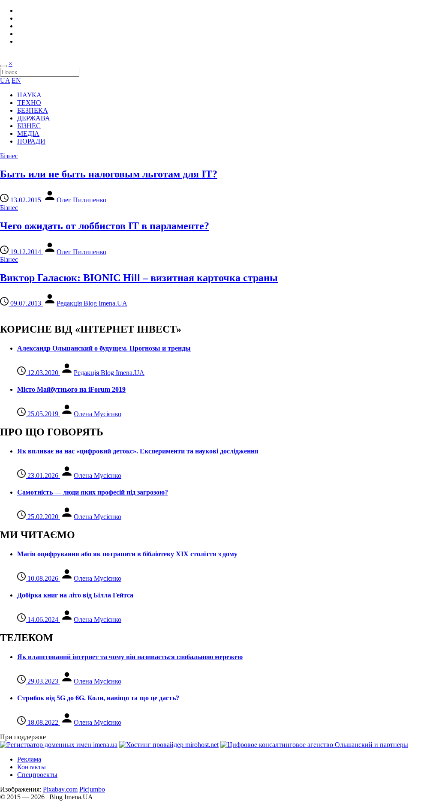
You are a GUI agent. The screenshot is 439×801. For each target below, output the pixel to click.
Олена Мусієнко (97, 413)
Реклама (29, 759)
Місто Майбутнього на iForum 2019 (71, 389)
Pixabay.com (60, 789)
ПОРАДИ (31, 141)
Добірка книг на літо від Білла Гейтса (75, 595)
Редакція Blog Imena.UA (92, 303)
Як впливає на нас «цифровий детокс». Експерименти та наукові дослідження (138, 451)
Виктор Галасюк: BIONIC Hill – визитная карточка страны (139, 277)
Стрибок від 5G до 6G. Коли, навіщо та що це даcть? (98, 698)
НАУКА (29, 95)
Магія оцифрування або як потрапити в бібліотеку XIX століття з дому (127, 554)
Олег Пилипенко (81, 200)
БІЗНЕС (29, 125)
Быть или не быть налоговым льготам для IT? (108, 174)
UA (5, 80)
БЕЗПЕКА (32, 110)
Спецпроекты (37, 774)
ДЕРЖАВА (33, 118)
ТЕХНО (29, 102)
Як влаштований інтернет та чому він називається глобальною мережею (130, 656)
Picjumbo (92, 789)
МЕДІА (28, 133)
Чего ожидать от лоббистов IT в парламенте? (104, 225)
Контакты (31, 767)
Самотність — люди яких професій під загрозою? (92, 492)
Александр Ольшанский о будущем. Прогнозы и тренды (104, 348)
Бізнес (9, 155)
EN (16, 80)
